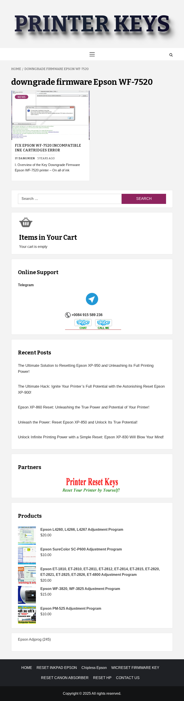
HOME (26, 668)
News (22, 97)
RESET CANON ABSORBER (65, 678)
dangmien (26, 158)
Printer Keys (92, 23)
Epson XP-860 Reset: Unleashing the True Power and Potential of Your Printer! (83, 407)
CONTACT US (128, 678)
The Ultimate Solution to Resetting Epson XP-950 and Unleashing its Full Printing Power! (85, 368)
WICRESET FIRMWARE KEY (135, 668)
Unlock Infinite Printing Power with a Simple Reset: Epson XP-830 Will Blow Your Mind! (91, 437)
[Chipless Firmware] (92, 485)
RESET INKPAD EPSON (57, 668)
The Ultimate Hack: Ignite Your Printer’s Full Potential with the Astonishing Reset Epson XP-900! (91, 389)
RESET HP (102, 678)
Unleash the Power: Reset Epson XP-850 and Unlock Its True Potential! (78, 422)
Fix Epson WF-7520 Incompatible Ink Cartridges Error (48, 147)
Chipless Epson (94, 668)
